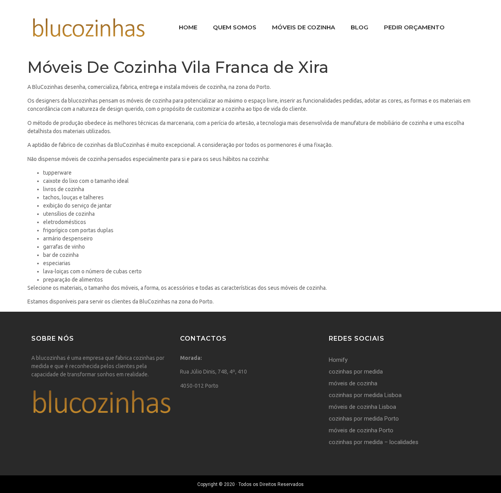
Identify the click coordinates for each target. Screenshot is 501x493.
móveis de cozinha (353, 383)
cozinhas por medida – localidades (373, 442)
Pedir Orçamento (414, 27)
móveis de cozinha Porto (361, 430)
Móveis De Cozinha (303, 27)
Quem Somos (234, 27)
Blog (359, 27)
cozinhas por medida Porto (364, 418)
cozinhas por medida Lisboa (365, 395)
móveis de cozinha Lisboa (362, 406)
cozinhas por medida (356, 371)
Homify (338, 359)
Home (188, 27)
